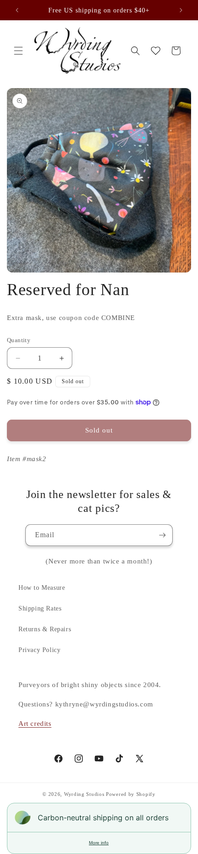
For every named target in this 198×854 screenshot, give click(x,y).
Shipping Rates (39, 608)
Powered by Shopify (131, 794)
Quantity (18, 340)
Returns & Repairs (44, 629)
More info (99, 842)
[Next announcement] (181, 10)
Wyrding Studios (84, 794)
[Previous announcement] (17, 10)
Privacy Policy (39, 649)
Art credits (35, 723)
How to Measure (41, 587)
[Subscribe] (162, 535)
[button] (18, 51)
